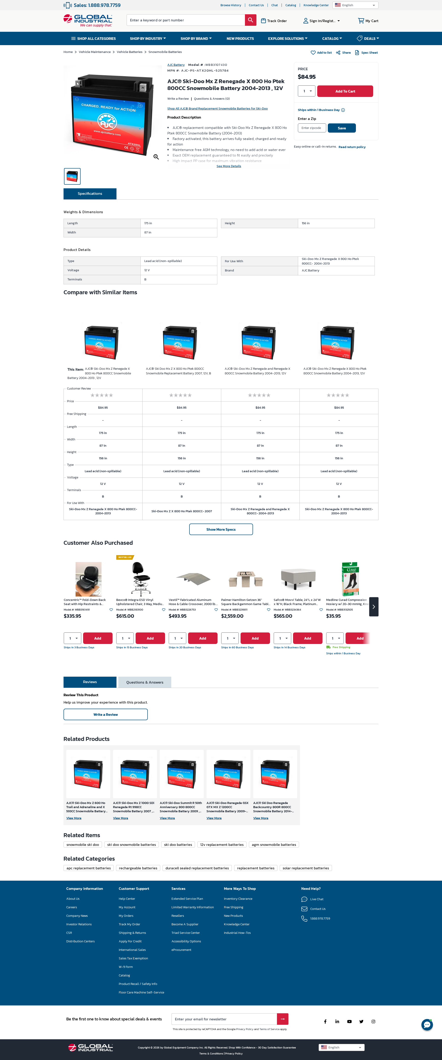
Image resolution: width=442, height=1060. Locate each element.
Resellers (178, 915)
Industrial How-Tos (237, 932)
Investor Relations (79, 924)
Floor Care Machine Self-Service (141, 992)
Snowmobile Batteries (165, 51)
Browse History (231, 5)
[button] (355, 5)
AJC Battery (176, 64)
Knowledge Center (316, 5)
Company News (77, 915)
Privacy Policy (244, 1029)
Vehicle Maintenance (95, 51)
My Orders (126, 915)
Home (68, 51)
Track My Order (129, 924)
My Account (127, 907)
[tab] (90, 193)
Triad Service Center (186, 932)
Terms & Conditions (211, 1053)
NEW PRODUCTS (240, 38)
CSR (69, 932)
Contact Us (256, 5)
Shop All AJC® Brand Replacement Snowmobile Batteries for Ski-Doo (217, 108)
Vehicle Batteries (129, 51)
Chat (274, 5)
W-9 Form (126, 966)
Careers (71, 907)
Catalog (290, 5)
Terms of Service (269, 1029)
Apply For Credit (130, 941)
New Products (233, 915)
